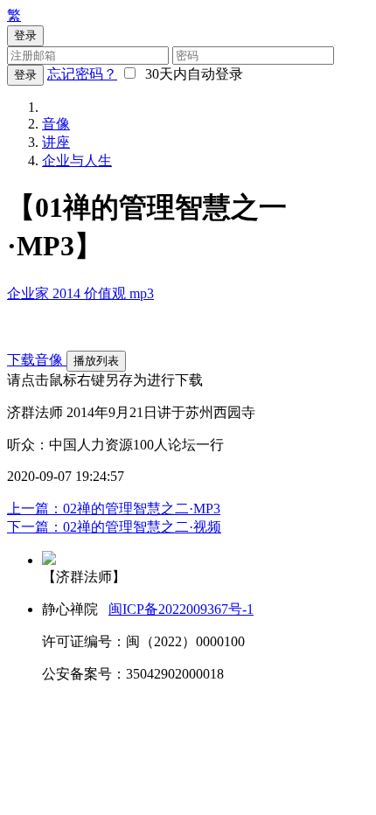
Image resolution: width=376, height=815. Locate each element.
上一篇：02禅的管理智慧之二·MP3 (113, 508)
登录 (25, 74)
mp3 (141, 293)
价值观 (106, 293)
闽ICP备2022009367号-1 (181, 609)
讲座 (56, 142)
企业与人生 (77, 160)
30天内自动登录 (190, 73)
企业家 (29, 293)
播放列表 (96, 360)
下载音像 (36, 359)
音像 (56, 123)
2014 (68, 293)
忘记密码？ (82, 73)
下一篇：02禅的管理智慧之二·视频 (114, 526)
